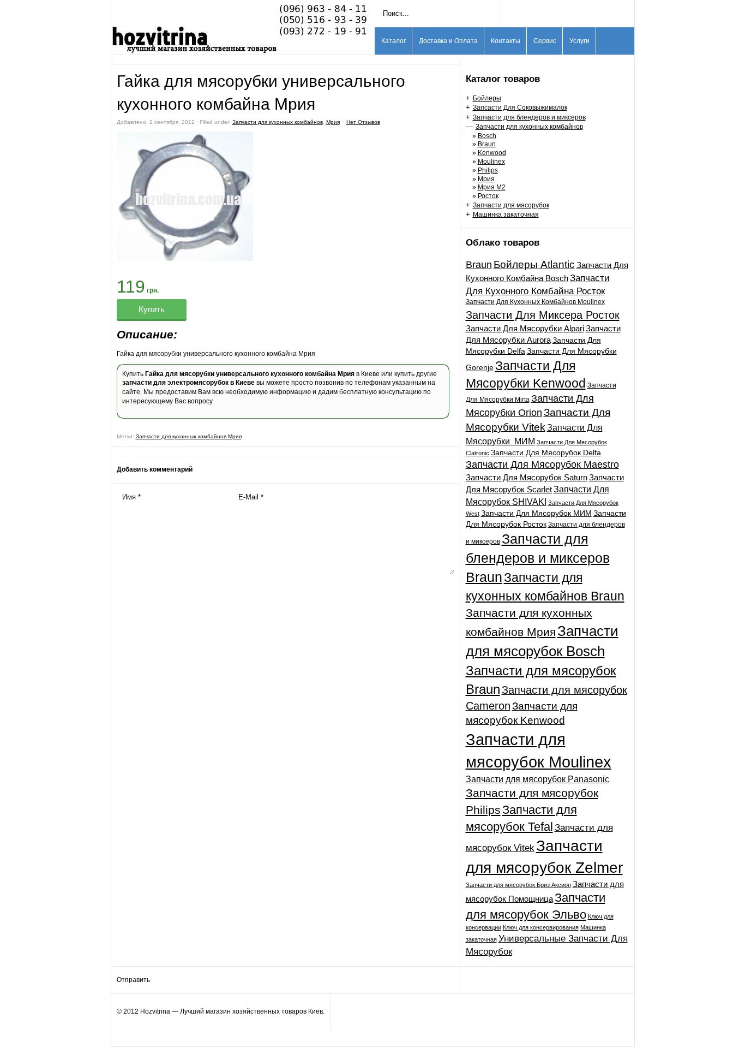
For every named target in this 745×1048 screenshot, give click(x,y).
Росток (488, 196)
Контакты (505, 41)
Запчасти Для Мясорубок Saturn (526, 477)
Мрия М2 (492, 187)
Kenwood (492, 153)
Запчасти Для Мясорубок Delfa (546, 452)
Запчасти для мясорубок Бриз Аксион (518, 885)
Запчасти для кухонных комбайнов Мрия (189, 436)
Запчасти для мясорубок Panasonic (537, 779)
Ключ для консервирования (541, 927)
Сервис (544, 41)
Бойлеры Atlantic (534, 264)
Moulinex (491, 161)
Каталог (393, 41)
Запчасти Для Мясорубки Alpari (525, 328)
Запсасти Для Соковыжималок (520, 107)
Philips (488, 170)
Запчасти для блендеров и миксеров (529, 117)
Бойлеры (487, 98)
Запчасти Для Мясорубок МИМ (536, 513)
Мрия (486, 179)
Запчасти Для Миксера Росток (543, 315)
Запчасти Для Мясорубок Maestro (542, 464)
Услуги (579, 41)
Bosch (487, 136)
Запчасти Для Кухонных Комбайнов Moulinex (535, 302)
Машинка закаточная (506, 214)
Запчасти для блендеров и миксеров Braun (538, 558)
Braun (487, 144)
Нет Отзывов (363, 122)
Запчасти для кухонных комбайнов (529, 126)
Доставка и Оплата (448, 41)
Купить (152, 309)
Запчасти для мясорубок (511, 205)
